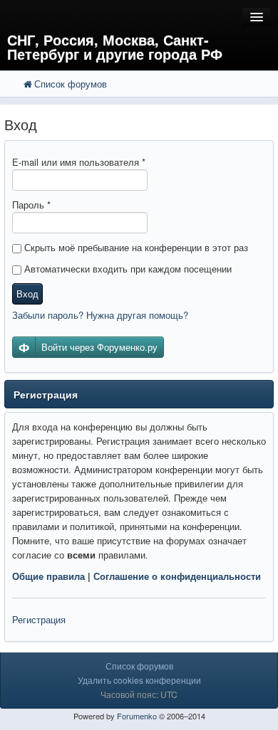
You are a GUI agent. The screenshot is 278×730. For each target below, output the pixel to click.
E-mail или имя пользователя (78, 162)
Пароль (31, 204)
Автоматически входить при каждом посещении (126, 268)
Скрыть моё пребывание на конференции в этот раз (134, 247)
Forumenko (137, 715)
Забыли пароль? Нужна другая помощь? (100, 315)
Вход (27, 293)
